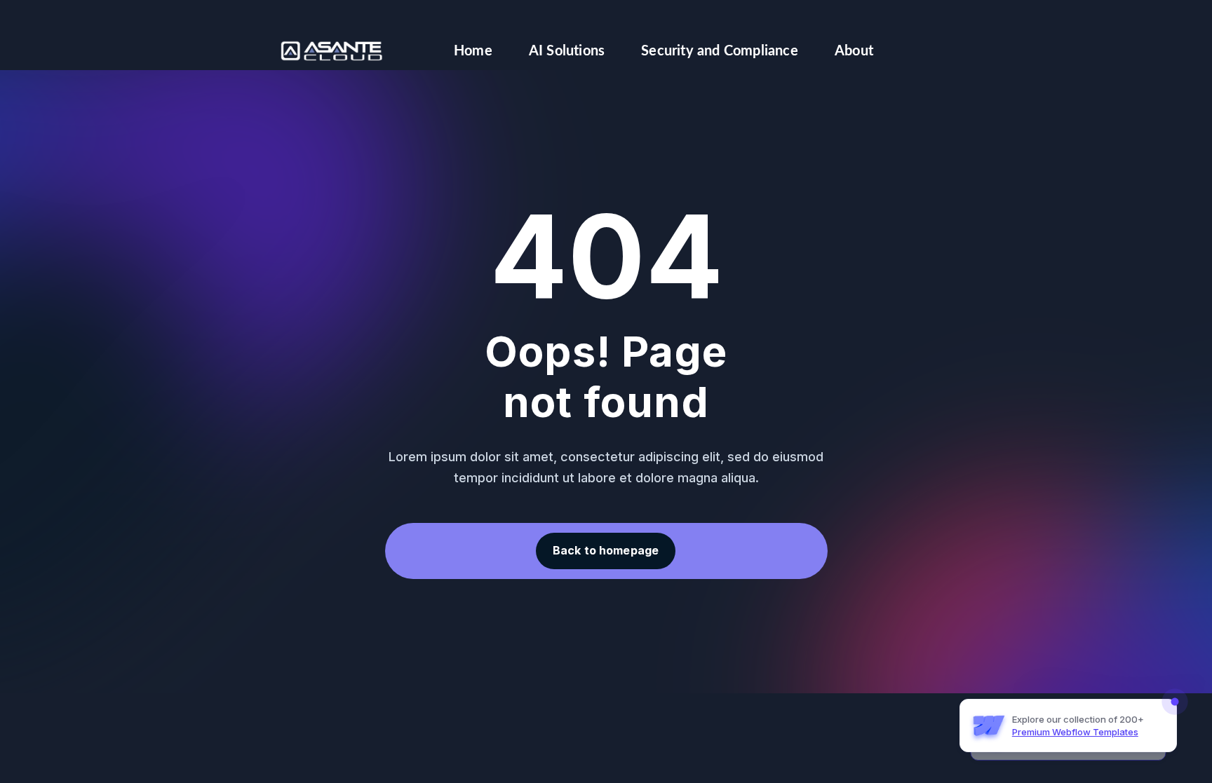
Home (473, 51)
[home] (332, 50)
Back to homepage (606, 550)
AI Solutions (567, 51)
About (854, 51)
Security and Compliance (719, 51)
